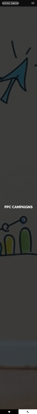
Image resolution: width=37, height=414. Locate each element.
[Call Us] (27, 411)
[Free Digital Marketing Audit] (9, 411)
